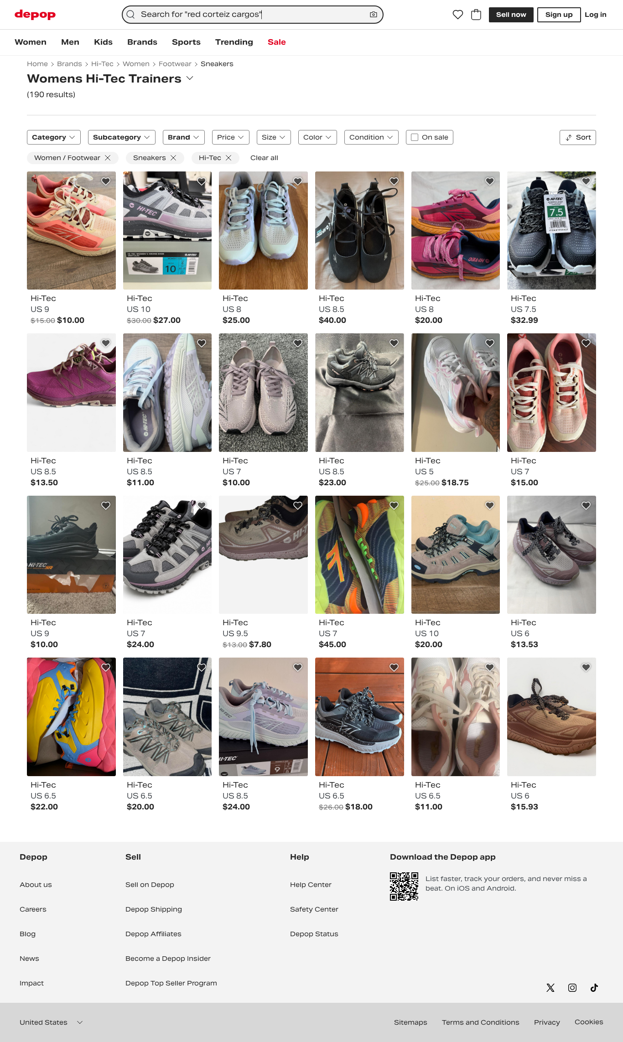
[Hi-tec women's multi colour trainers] (71, 230)
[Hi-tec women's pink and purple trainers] (71, 392)
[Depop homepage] (35, 15)
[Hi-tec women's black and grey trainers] (359, 717)
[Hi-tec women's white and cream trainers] (455, 717)
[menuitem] (30, 42)
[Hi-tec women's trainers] (551, 717)
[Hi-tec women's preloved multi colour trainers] (167, 717)
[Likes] (458, 14)
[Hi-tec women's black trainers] (359, 230)
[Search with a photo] (373, 14)
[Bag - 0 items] (476, 14)
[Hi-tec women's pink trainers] (551, 555)
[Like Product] (105, 181)
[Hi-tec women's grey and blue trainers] (167, 392)
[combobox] (253, 14)
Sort (583, 137)
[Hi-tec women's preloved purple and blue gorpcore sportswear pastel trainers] (263, 717)
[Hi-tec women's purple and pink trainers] (263, 392)
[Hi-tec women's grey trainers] (359, 392)
